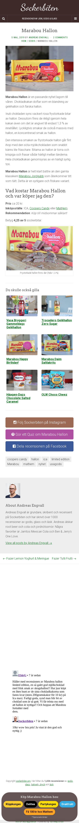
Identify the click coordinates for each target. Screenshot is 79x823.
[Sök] (3, 18)
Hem (23, 41)
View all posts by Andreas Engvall (29, 543)
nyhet (42, 464)
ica (45, 459)
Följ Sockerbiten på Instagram (41, 422)
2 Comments (60, 37)
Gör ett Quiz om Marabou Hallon (41, 434)
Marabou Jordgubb (31, 176)
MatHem (61, 208)
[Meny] (75, 18)
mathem (28, 464)
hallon (35, 459)
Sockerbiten (39, 7)
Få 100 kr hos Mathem (39, 811)
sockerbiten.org (23, 781)
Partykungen (48, 804)
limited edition (60, 459)
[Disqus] (39, 610)
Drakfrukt (67, 804)
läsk (51, 784)
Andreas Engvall (39, 37)
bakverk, (35, 784)
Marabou (13, 464)
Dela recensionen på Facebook (41, 446)
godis (70, 781)
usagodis (56, 464)
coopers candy (17, 459)
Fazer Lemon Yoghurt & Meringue (26, 558)
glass (27, 784)
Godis (32, 41)
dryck (42, 784)
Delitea (30, 804)
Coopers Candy (40, 208)
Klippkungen (13, 804)
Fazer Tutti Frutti (64, 558)
